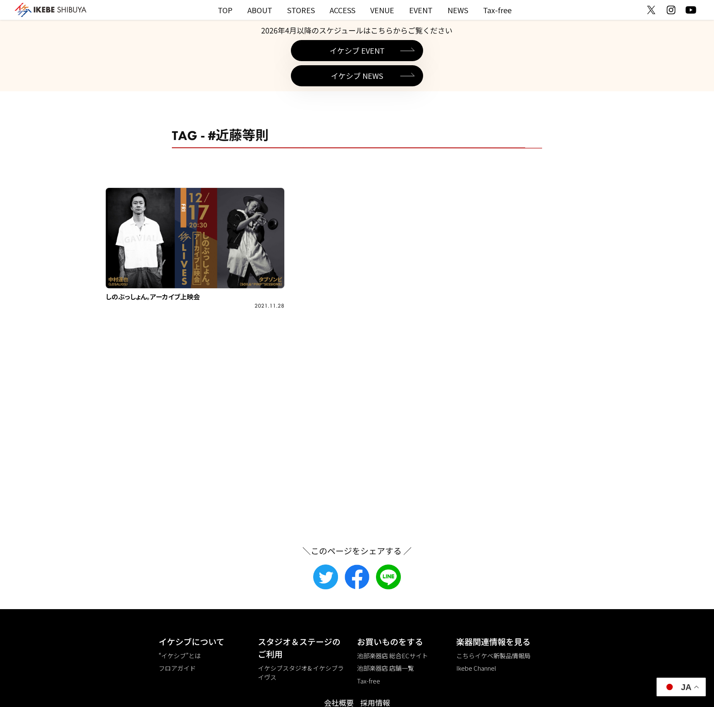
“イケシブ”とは (180, 655)
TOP (225, 10)
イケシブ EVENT (357, 50)
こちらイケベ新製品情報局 (493, 655)
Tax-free (497, 10)
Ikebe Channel (476, 668)
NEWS (457, 10)
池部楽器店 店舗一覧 (385, 668)
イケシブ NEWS (357, 75)
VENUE (382, 10)
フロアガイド (177, 668)
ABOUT (260, 10)
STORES (301, 10)
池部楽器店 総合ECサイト (392, 655)
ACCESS (342, 10)
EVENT (421, 10)
